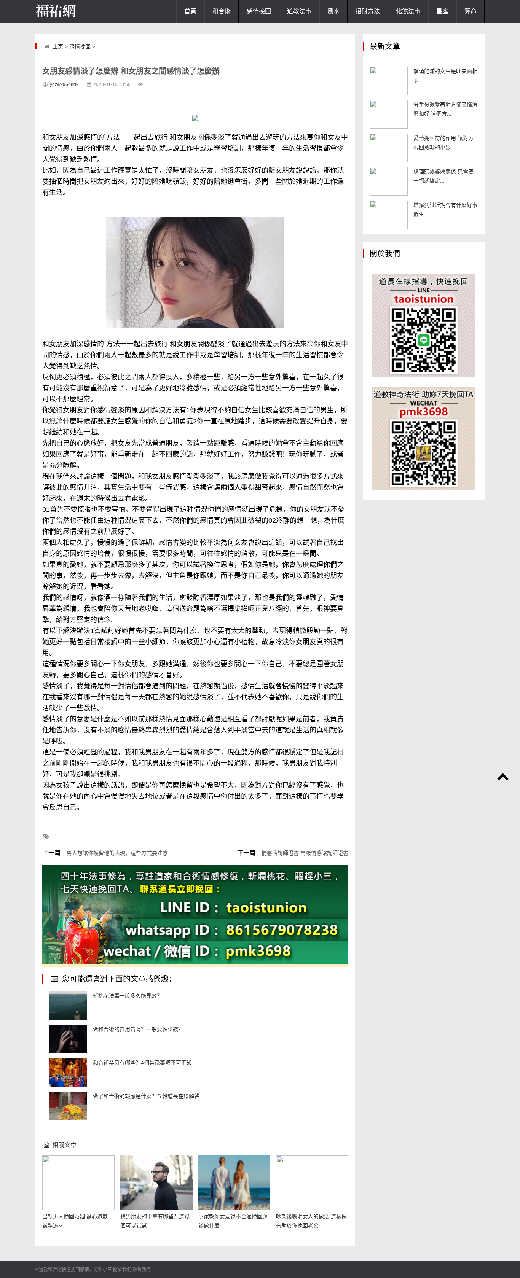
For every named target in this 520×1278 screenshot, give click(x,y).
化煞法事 (408, 11)
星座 (442, 11)
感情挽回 (259, 11)
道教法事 (299, 11)
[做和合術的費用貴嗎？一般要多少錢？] (68, 1039)
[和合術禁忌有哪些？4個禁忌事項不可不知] (68, 1072)
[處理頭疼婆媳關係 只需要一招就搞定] (389, 181)
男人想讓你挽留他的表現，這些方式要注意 (117, 853)
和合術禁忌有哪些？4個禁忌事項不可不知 (142, 1063)
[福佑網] (73, 11)
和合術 (221, 11)
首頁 (190, 11)
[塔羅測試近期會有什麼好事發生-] (389, 215)
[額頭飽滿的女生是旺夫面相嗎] (389, 81)
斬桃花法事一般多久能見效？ (127, 996)
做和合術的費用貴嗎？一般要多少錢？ (138, 1029)
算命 (470, 11)
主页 (58, 46)
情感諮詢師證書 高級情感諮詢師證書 (305, 853)
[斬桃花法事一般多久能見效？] (68, 1005)
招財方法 (368, 11)
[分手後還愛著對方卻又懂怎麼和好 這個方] (389, 114)
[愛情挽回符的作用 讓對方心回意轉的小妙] (389, 148)
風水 (333, 11)
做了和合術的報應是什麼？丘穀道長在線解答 (146, 1096)
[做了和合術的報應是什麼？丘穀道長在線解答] (68, 1106)
